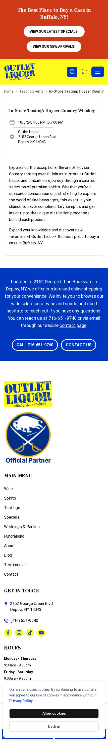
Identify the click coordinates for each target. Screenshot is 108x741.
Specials (11, 517)
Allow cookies (54, 713)
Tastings (12, 507)
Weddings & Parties (22, 526)
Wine (8, 488)
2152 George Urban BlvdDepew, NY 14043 (31, 606)
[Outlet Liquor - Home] (35, 72)
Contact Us (78, 344)
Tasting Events (31, 91)
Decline (54, 726)
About (9, 545)
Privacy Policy (21, 701)
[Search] (72, 72)
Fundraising (14, 536)
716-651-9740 (62, 318)
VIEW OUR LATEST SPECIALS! (54, 32)
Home (9, 91)
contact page (73, 325)
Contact (11, 574)
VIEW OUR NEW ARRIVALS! (54, 47)
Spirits (10, 498)
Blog (8, 555)
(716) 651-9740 (24, 620)
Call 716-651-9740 (35, 344)
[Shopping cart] (84, 72)
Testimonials (16, 564)
